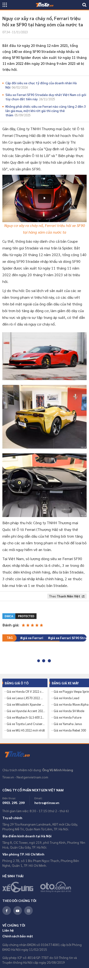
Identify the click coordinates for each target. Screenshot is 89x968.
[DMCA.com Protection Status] (19, 615)
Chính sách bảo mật (17, 936)
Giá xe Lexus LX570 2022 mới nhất (26, 698)
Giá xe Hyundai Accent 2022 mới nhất (26, 711)
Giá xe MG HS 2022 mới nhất (26, 730)
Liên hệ (8, 930)
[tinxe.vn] (44, 5)
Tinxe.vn (20, 754)
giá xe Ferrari (33, 638)
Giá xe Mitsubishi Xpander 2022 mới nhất (26, 704)
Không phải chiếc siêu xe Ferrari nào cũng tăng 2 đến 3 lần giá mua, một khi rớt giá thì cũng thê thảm (45, 110)
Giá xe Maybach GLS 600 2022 (26, 717)
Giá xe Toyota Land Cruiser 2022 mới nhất (26, 724)
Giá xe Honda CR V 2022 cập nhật (26, 691)
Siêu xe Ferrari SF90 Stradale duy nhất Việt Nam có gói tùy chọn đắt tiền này (45, 96)
